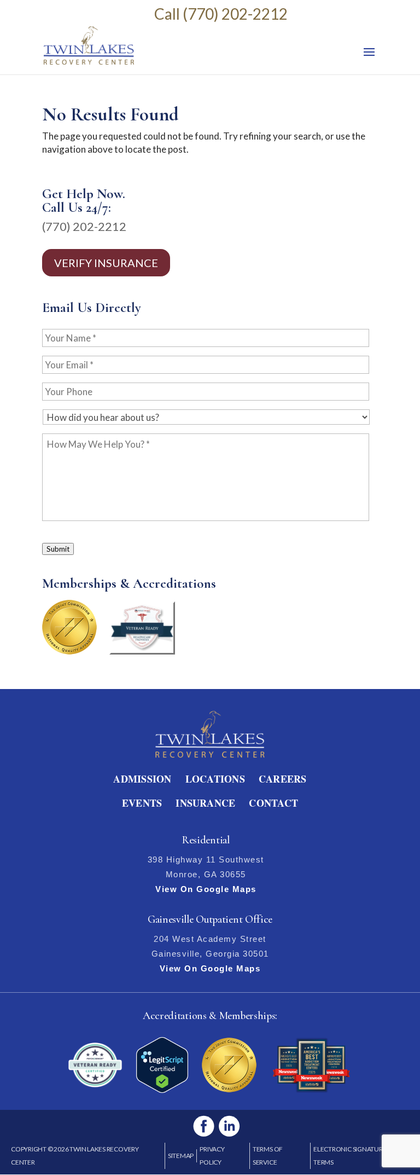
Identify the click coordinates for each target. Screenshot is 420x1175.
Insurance (205, 803)
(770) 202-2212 (84, 226)
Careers (283, 779)
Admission (142, 779)
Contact (273, 803)
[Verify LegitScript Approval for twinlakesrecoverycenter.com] (162, 1089)
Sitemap (181, 1155)
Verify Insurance (106, 262)
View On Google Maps (205, 889)
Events (142, 803)
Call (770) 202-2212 (221, 13)
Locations (215, 779)
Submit (57, 549)
